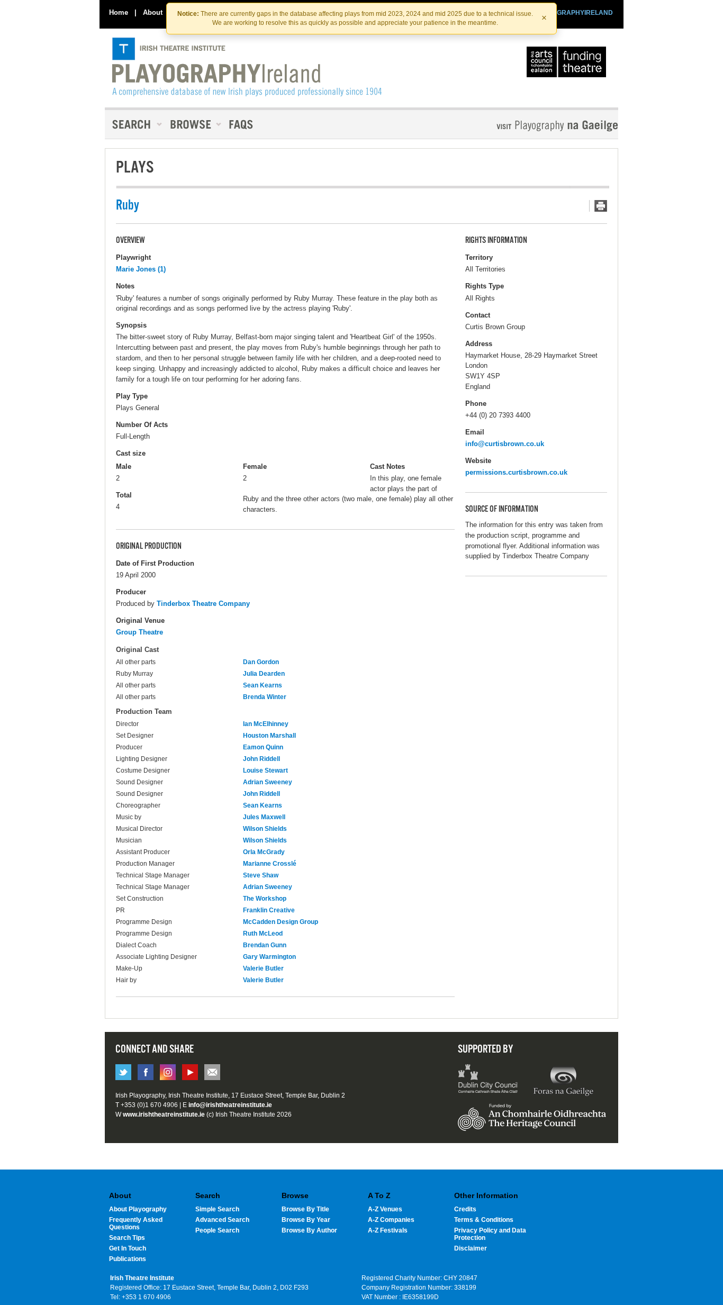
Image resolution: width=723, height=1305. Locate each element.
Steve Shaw (260, 875)
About (152, 12)
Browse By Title (305, 1209)
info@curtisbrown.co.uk (504, 444)
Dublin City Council (488, 1080)
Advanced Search (222, 1220)
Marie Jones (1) (141, 269)
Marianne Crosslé (269, 863)
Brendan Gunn (264, 945)
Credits (465, 1209)
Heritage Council (532, 1122)
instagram (168, 1072)
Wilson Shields (265, 828)
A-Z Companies (391, 1220)
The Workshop (264, 898)
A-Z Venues (385, 1209)
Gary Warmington (269, 956)
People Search (217, 1230)
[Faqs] (242, 124)
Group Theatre (139, 632)
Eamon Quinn (263, 747)
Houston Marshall (269, 735)
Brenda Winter (264, 697)
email (212, 1072)
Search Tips (127, 1237)
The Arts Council (568, 65)
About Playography (138, 1209)
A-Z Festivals (388, 1230)
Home (118, 12)
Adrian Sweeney (267, 782)
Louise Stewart (265, 770)
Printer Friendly (598, 206)
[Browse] (192, 124)
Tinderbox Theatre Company (203, 604)
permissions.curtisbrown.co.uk (516, 472)
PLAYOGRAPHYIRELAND (574, 12)
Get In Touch (127, 1248)
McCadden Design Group (280, 922)
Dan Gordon (261, 662)
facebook (145, 1072)
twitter (123, 1072)
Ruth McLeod (263, 933)
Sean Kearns (262, 685)
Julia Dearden (264, 673)
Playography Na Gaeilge (527, 126)
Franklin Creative (269, 910)
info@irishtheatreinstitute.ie (230, 1105)
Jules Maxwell (264, 817)
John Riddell (261, 759)
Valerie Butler (263, 968)
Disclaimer (470, 1248)
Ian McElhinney (265, 724)
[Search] (134, 124)
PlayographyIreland (247, 67)
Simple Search (217, 1209)
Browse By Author (309, 1230)
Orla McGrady (264, 852)
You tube (190, 1072)
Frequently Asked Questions (135, 1223)
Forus (563, 1080)
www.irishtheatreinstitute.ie (164, 1114)
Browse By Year (306, 1220)
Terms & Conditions (483, 1220)
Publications (127, 1259)
